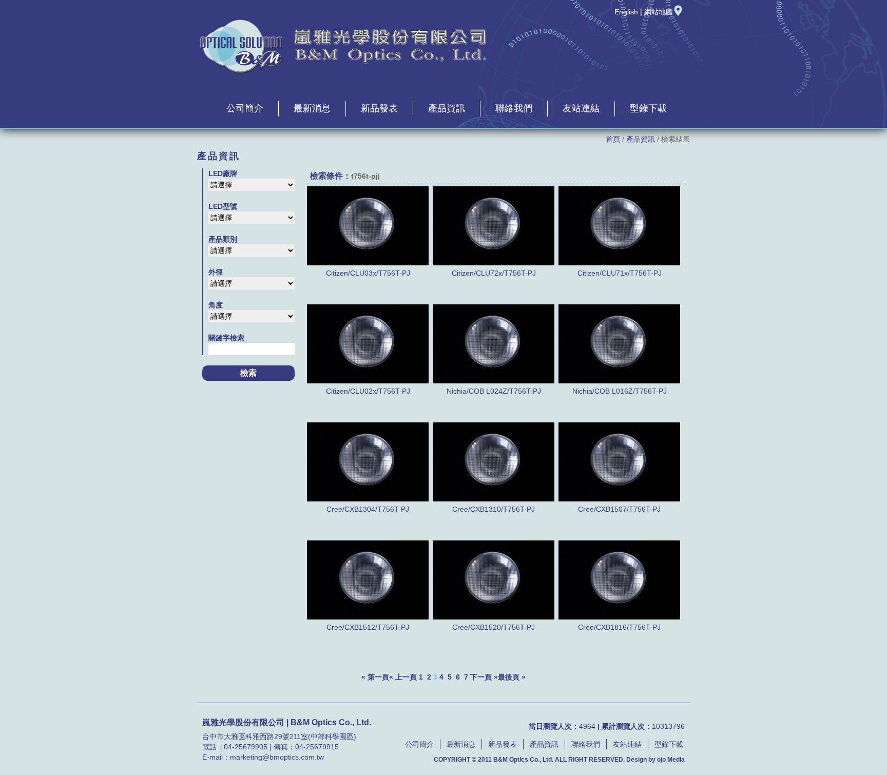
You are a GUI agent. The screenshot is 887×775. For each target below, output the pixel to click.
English (626, 12)
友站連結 (581, 108)
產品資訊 (446, 108)
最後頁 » (512, 677)
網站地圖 (658, 12)
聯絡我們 (513, 108)
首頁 (613, 139)
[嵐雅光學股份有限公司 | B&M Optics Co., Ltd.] (343, 72)
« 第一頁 (375, 677)
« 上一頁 (403, 677)
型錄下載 (648, 108)
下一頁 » (484, 677)
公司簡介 (244, 108)
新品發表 (379, 108)
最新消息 (312, 108)
